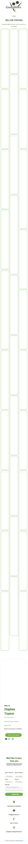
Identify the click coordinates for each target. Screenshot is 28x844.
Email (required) (19, 773)
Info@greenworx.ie (14, 814)
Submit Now (15, 794)
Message (7, 784)
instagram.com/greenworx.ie (14, 831)
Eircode (17, 779)
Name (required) (9, 773)
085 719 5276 (14, 823)
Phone (6, 779)
